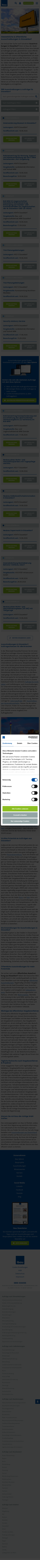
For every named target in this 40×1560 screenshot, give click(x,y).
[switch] (34, 786)
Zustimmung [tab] (7, 743)
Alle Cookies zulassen (20, 809)
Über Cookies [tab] (32, 743)
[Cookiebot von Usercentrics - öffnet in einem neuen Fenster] (28, 737)
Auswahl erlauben (20, 815)
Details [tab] (19, 743)
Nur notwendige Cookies (20, 821)
